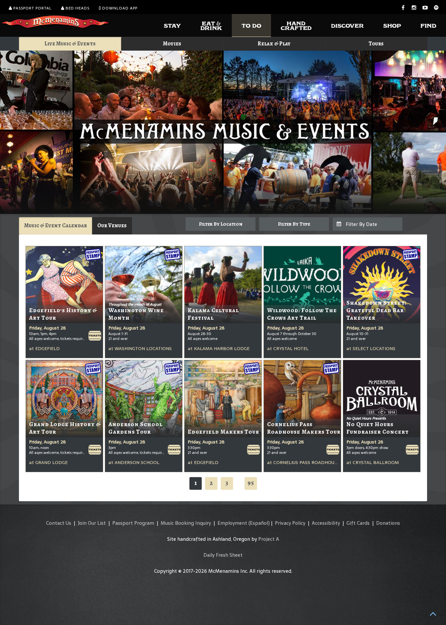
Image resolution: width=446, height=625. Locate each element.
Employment (232, 523)
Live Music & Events (70, 43)
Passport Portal (32, 8)
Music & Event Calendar (55, 225)
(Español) (259, 523)
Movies (172, 43)
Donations (388, 523)
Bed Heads (76, 8)
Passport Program (133, 523)
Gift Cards (358, 523)
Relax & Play (274, 43)
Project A (268, 539)
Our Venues (112, 225)
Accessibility (326, 523)
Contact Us (58, 523)
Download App (119, 8)
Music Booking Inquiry (186, 523)
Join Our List (92, 523)
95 (250, 482)
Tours (376, 43)
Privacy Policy (290, 523)
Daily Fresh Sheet (223, 555)
